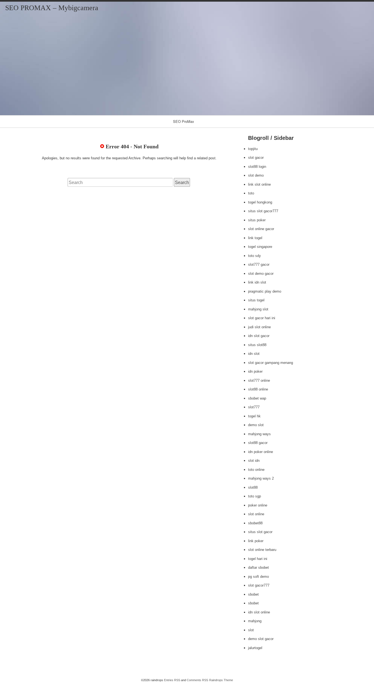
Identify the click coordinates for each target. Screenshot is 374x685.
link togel (255, 238)
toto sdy (254, 256)
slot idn (254, 460)
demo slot (256, 425)
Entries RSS (172, 680)
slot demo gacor (261, 273)
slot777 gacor (258, 264)
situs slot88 (257, 345)
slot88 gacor (257, 443)
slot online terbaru (262, 550)
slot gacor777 (258, 585)
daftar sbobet (258, 567)
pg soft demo (258, 576)
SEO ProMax (183, 121)
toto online (256, 470)
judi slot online (259, 327)
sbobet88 (255, 523)
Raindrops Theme (221, 680)
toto (251, 193)
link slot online (259, 184)
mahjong (254, 621)
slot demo (256, 175)
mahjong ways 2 (261, 478)
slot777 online (259, 380)
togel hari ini (257, 559)
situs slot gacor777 (263, 211)
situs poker (257, 220)
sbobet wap (257, 398)
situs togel (256, 300)
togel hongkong (260, 202)
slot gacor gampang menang (270, 363)
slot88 (253, 487)
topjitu (253, 149)
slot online (256, 514)
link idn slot (257, 282)
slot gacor (256, 157)
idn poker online (260, 452)
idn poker (255, 371)
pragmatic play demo (264, 291)
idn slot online (259, 612)
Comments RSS (197, 680)
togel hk (254, 416)
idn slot (254, 354)
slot (251, 630)
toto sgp (254, 496)
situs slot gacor (260, 532)
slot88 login (257, 167)
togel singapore (260, 247)
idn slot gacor (258, 336)
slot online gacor (261, 229)
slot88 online (258, 389)
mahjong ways (259, 434)
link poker (255, 541)
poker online (257, 505)
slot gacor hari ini (261, 318)
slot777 (254, 407)
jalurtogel (255, 648)
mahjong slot (258, 309)
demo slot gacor (261, 639)
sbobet (253, 594)
